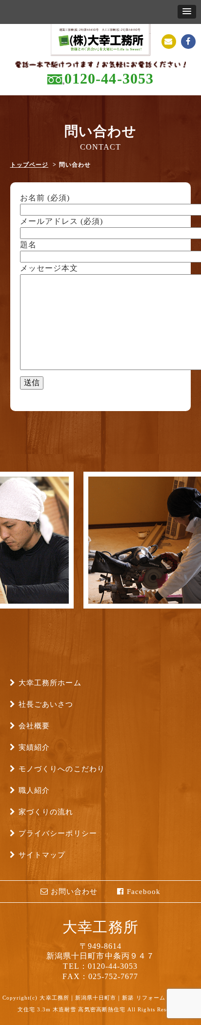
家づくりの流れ (46, 812)
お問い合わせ (73, 891)
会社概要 (34, 726)
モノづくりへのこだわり (62, 769)
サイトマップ (42, 855)
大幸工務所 (100, 927)
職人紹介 (34, 790)
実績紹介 (34, 747)
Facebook (142, 891)
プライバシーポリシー (58, 833)
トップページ (29, 164)
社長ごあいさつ (46, 704)
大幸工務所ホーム (50, 683)
